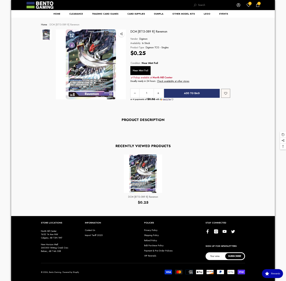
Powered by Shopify (71, 272)
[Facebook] (207, 232)
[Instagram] (216, 232)
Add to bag (192, 93)
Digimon (143, 39)
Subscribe (234, 256)
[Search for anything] (212, 5)
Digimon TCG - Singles (157, 47)
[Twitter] (233, 232)
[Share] (121, 34)
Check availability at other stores (173, 81)
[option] (91, 64)
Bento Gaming (55, 272)
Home (44, 24)
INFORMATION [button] (93, 222)
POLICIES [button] (149, 222)
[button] (257, 5)
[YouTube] (224, 232)
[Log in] (238, 5)
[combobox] (214, 5)
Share (121, 34)
